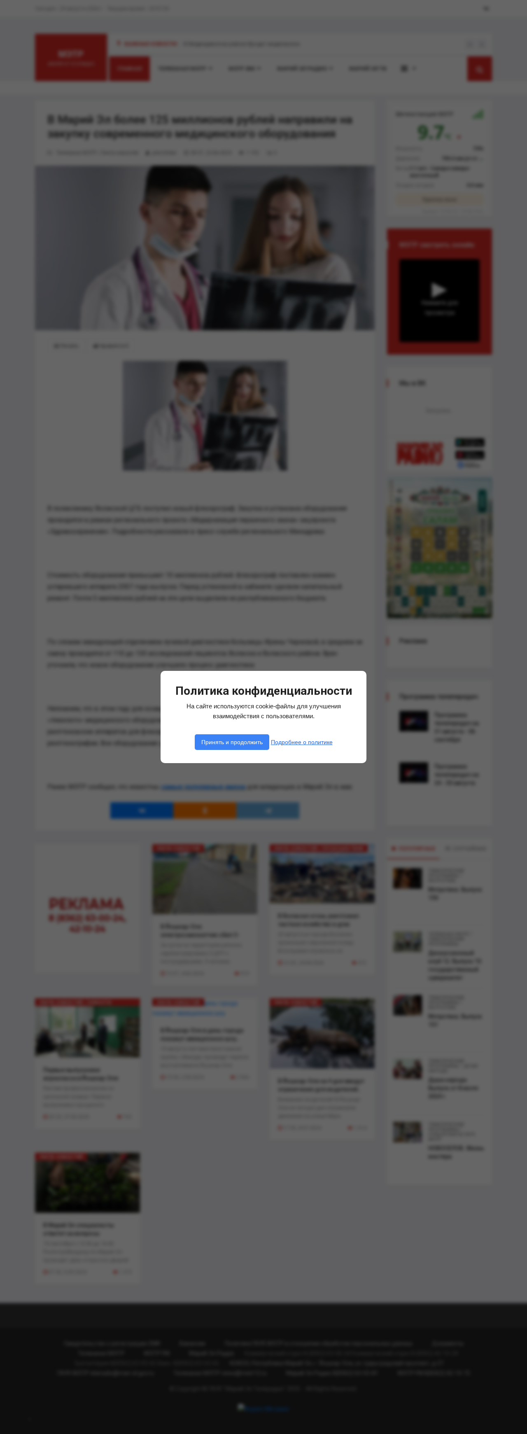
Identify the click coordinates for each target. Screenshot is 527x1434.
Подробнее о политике (302, 742)
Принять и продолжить (232, 742)
